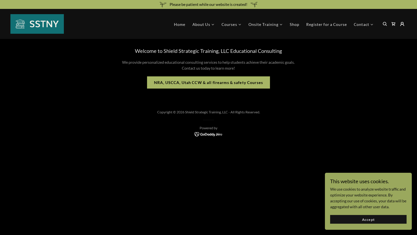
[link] (37, 23)
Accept (368, 219)
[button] (203, 24)
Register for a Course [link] (326, 24)
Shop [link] (295, 24)
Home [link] (179, 24)
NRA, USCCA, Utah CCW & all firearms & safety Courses (208, 82)
